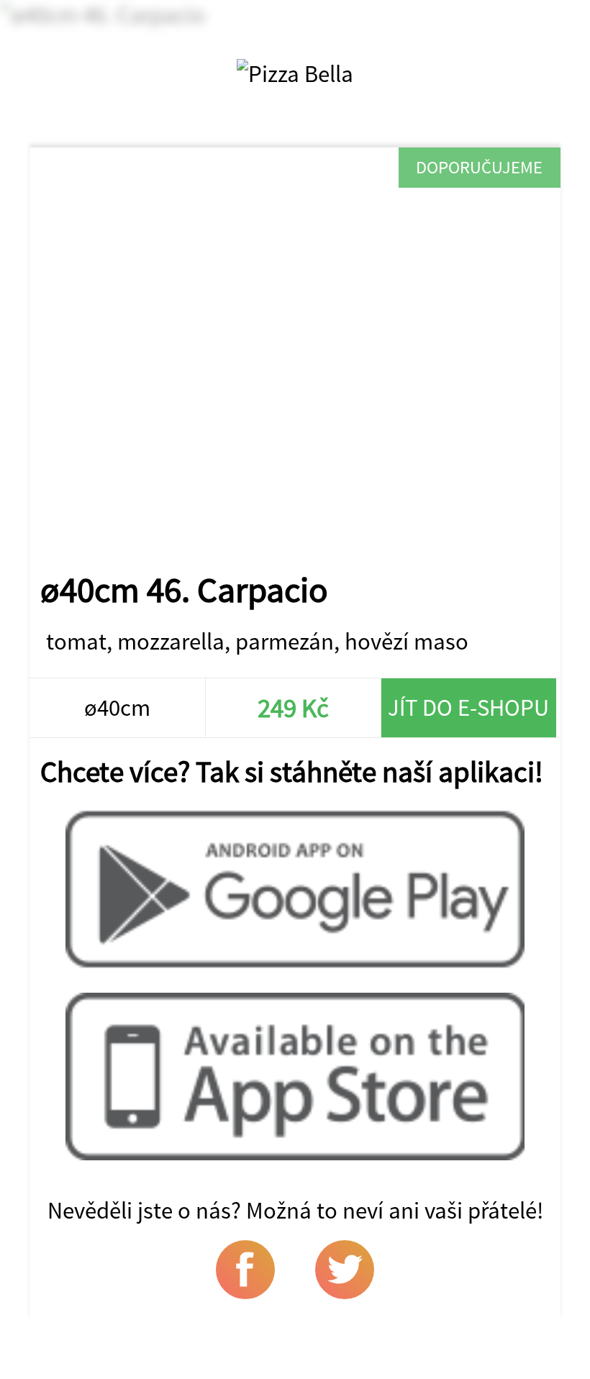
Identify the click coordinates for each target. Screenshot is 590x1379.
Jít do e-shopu (468, 707)
